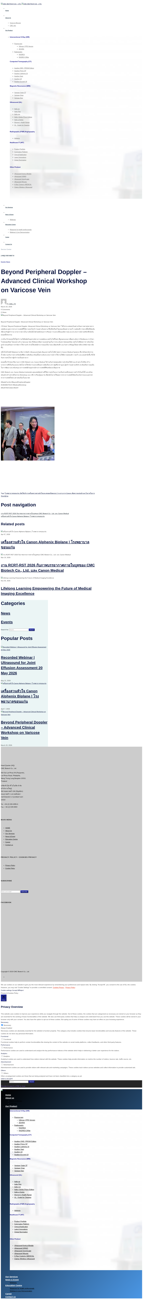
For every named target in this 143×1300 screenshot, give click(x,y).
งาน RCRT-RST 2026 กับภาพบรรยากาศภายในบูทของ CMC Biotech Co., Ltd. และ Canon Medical (35, 513)
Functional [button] (4, 1036)
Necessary (7, 1025)
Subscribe (24, 891)
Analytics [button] (4, 1053)
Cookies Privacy (58, 987)
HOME (7, 828)
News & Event (10, 836)
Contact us (9, 845)
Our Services (10, 833)
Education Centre (11, 839)
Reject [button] (21, 990)
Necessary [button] (4, 1022)
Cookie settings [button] (6, 990)
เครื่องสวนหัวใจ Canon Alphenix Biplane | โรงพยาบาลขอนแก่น (23, 516)
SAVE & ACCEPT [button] (7, 1079)
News (8, 262)
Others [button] (3, 1070)
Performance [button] (5, 1045)
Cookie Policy (10, 868)
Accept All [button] (15, 990)
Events (3, 262)
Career (7, 842)
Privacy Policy (10, 865)
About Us (8, 831)
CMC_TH (12, 304)
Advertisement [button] (6, 1062)
